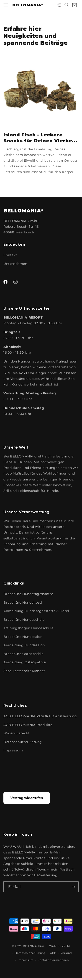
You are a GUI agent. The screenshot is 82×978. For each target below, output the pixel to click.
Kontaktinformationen (53, 960)
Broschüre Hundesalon (23, 637)
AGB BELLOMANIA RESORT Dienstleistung (40, 716)
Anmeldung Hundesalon (24, 645)
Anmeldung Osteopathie (24, 662)
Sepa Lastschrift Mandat (24, 671)
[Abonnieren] (73, 886)
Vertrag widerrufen (26, 798)
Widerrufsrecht (16, 733)
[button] (6, 5)
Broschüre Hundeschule (24, 620)
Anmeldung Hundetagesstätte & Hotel (36, 611)
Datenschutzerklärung (22, 742)
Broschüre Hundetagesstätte (28, 594)
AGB (53, 953)
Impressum (13, 750)
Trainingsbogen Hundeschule (28, 628)
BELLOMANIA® (33, 946)
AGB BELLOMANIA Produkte (27, 725)
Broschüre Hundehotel (22, 602)
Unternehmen (15, 264)
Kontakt (10, 255)
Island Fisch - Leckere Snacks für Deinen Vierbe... (40, 137)
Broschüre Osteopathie (23, 654)
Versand (66, 953)
